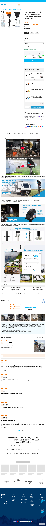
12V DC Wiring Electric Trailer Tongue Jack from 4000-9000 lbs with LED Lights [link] (37, 74)
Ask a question (30, 309)
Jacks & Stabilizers (8, 9)
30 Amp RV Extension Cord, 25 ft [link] (37, 90)
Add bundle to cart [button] (37, 107)
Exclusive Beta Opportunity (32, 505)
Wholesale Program (31, 497)
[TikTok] (2, 503)
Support (34, 4)
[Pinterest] (4, 501)
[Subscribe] (8, 498)
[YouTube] (4, 503)
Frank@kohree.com (43, 507)
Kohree (14, 522)
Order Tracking (23, 501)
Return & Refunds (24, 499)
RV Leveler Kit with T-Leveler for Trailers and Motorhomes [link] (36, 97)
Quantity (26, 38)
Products (23, 4)
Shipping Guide (23, 498)
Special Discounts (33, 502)
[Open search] (33, 337)
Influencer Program (31, 501)
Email (2, 497)
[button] (26, 22)
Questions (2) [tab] (8, 337)
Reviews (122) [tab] (3, 337)
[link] (28, 75)
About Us (13, 496)
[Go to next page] (28, 430)
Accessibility (34, 522)
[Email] (7, 503)
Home (3, 9)
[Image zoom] (13, 19)
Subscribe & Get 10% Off (24, 1)
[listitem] (4, 317)
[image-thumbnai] (3, 13)
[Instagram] (7, 501)
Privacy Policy (24, 522)
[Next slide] (43, 1)
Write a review (30, 307)
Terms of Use (29, 522)
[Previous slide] (2, 1)
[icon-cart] (44, 5)
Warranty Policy (23, 502)
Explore (29, 4)
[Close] (40, 253)
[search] (40, 5)
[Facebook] (2, 501)
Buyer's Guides (14, 498)
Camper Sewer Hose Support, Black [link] (37, 83)
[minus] (25, 40)
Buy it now (34, 63)
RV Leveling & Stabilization (16, 9)
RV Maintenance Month (13, 4)
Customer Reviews (13, 500)
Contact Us (23, 496)
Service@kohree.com (43, 501)
